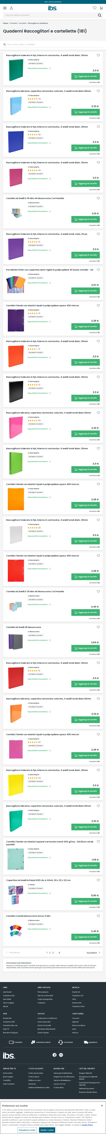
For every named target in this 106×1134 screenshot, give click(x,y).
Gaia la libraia (8, 1084)
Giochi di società (44, 1025)
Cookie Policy (87, 1125)
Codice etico (59, 1087)
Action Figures (43, 1033)
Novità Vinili (76, 1003)
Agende (75, 1022)
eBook (5, 1006)
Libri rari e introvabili (45, 995)
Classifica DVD (9, 1022)
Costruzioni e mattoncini (47, 1018)
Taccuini (75, 1018)
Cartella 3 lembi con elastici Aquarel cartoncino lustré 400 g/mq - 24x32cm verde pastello (49, 843)
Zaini (74, 1029)
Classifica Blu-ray (10, 1025)
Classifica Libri (9, 995)
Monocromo (34, 203)
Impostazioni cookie (27, 1130)
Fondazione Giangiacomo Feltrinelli (89, 1084)
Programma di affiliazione (64, 1077)
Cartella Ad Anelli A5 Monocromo (23, 627)
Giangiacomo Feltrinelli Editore (88, 1078)
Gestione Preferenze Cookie (38, 1087)
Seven (32, 885)
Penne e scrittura (78, 1025)
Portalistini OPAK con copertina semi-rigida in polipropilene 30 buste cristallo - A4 (49, 269)
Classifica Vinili (78, 1006)
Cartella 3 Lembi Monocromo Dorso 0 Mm (28, 916)
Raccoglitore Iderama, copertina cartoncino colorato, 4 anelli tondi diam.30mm (48, 91)
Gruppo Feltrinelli (85, 1073)
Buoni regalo (8, 1077)
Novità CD (76, 992)
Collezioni (41, 1003)
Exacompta (34, 60)
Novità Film (7, 1018)
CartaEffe (6, 1080)
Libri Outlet (7, 999)
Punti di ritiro (8, 1073)
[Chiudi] (102, 1105)
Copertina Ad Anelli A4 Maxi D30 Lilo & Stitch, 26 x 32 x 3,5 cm (38, 880)
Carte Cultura (33, 1077)
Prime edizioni (43, 992)
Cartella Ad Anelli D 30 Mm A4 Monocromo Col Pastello (35, 198)
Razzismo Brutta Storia (88, 1092)
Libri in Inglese (8, 1003)
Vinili (74, 999)
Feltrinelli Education (86, 1088)
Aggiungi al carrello (87, 76)
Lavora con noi (59, 1084)
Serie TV (6, 1029)
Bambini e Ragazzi (10, 1033)
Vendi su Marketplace (62, 1080)
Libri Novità (7, 992)
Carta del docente (35, 1073)
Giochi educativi (44, 1022)
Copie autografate (45, 999)
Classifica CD (77, 995)
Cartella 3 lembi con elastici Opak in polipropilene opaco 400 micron (42, 305)
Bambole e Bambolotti (46, 1029)
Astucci (75, 1033)
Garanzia (32, 1084)
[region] (53, 1117)
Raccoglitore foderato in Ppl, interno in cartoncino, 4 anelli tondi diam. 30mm (47, 55)
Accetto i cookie (47, 1130)
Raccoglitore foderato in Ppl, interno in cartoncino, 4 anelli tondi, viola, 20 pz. (47, 234)
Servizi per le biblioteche (63, 1073)
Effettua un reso (34, 1080)
